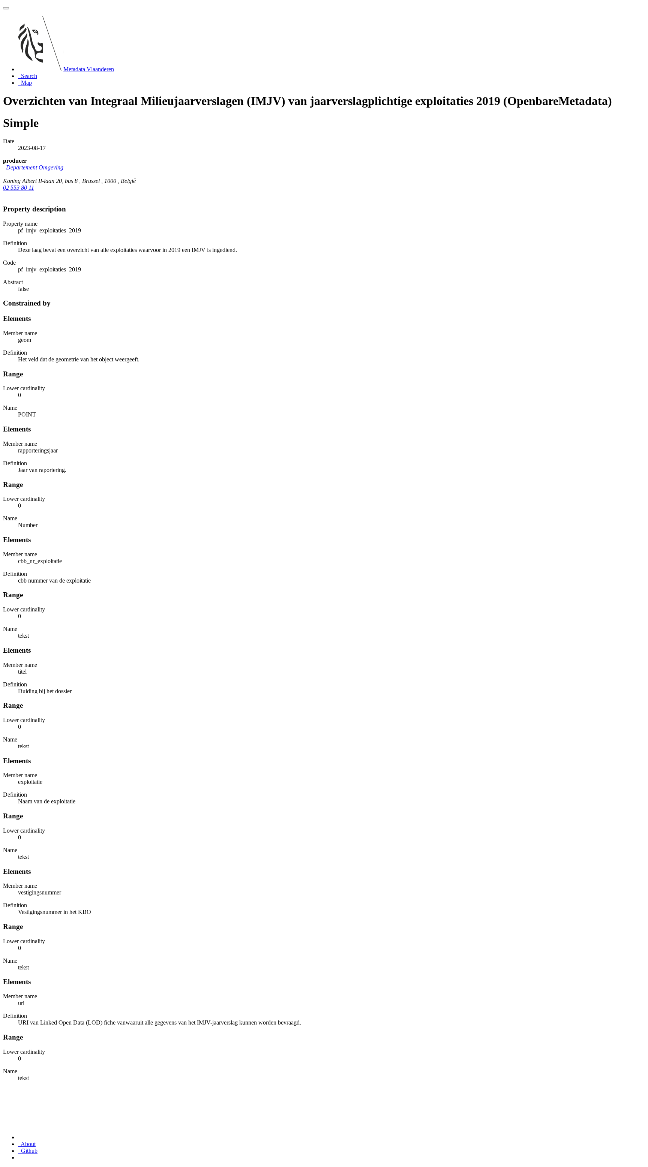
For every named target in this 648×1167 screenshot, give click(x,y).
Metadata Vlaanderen (88, 69)
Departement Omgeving (34, 167)
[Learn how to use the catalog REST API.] (19, 1157)
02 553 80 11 (18, 187)
